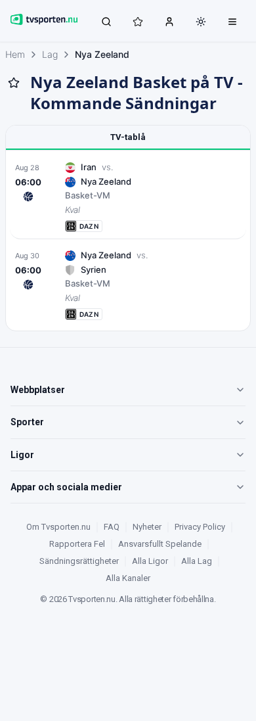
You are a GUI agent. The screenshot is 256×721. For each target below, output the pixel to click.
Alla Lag (196, 561)
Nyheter (147, 527)
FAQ (111, 527)
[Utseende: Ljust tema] (201, 21)
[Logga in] (169, 21)
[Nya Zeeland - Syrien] (128, 285)
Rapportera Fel (77, 544)
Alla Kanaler (128, 578)
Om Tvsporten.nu (58, 527)
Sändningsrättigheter (79, 561)
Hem (15, 54)
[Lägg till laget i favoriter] (13, 82)
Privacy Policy (200, 527)
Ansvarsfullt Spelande (160, 544)
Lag (50, 54)
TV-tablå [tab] (128, 137)
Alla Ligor (150, 561)
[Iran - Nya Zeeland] (128, 196)
